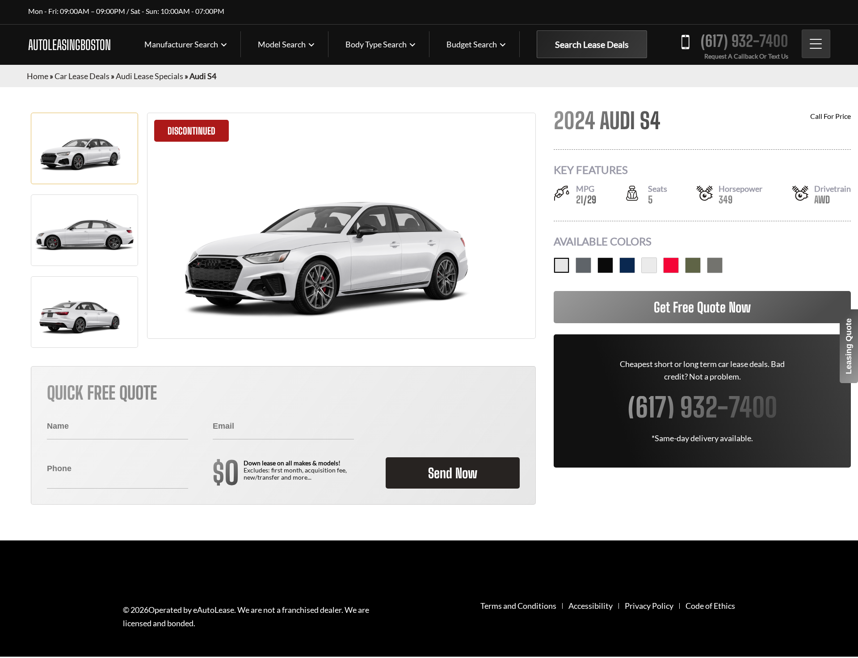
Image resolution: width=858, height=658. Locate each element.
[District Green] (693, 265)
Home (37, 76)
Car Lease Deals (82, 76)
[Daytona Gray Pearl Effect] (583, 265)
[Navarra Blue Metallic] (627, 265)
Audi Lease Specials (149, 76)
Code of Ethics (710, 606)
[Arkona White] (561, 265)
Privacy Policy (649, 606)
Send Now (452, 473)
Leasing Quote (848, 346)
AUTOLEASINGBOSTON (69, 45)
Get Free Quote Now (702, 307)
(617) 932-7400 (744, 41)
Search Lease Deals (592, 44)
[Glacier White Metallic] (649, 265)
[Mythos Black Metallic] (605, 265)
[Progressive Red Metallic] (671, 265)
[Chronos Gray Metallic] (714, 265)
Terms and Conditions (518, 606)
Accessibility (590, 606)
